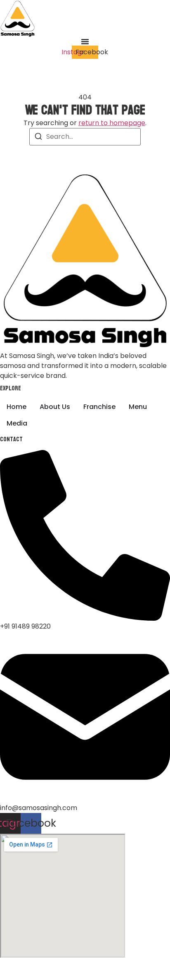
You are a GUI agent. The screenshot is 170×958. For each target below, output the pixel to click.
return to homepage (111, 123)
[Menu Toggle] (85, 41)
